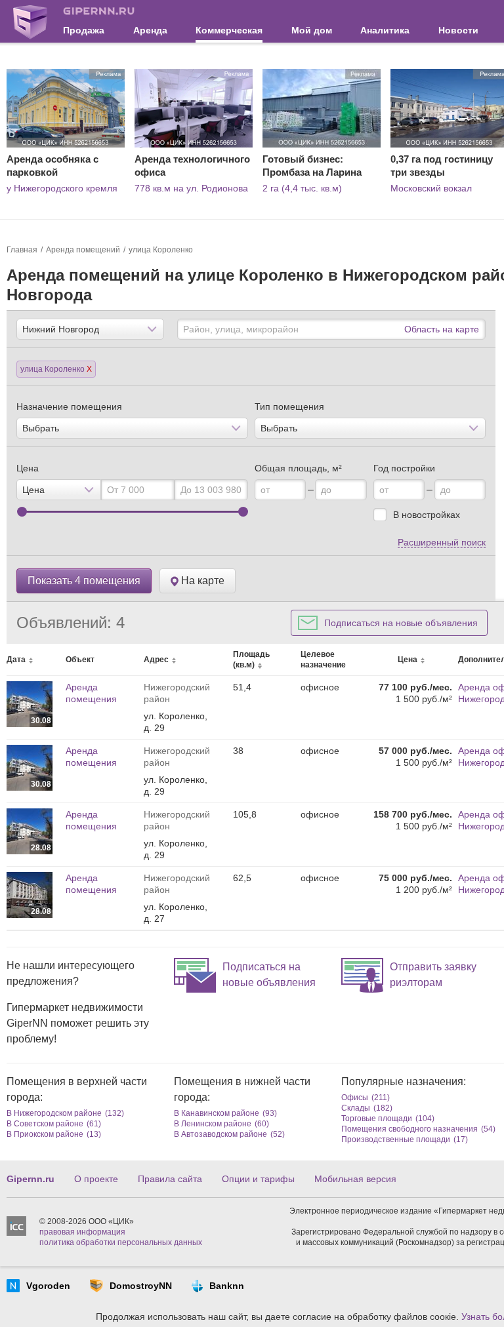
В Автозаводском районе (220, 1134)
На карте (201, 580)
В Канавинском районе (216, 1113)
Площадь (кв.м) (251, 659)
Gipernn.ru (30, 1179)
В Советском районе (45, 1123)
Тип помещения (289, 406)
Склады (355, 1108)
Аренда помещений (83, 249)
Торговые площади (376, 1118)
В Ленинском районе (212, 1123)
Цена (27, 468)
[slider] (22, 512)
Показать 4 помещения (84, 580)
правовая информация (82, 1232)
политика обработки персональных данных (120, 1242)
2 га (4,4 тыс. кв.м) (302, 188)
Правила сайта (170, 1179)
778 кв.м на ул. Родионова (191, 188)
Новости (458, 30)
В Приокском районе (45, 1134)
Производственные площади (395, 1139)
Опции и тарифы (258, 1179)
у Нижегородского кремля (62, 188)
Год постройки (404, 468)
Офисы (354, 1097)
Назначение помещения (69, 406)
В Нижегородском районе (54, 1113)
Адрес (156, 659)
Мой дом (311, 30)
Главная (22, 249)
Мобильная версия (355, 1179)
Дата (16, 659)
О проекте (96, 1179)
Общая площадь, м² (298, 468)
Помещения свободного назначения (409, 1129)
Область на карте (441, 329)
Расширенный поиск (442, 542)
